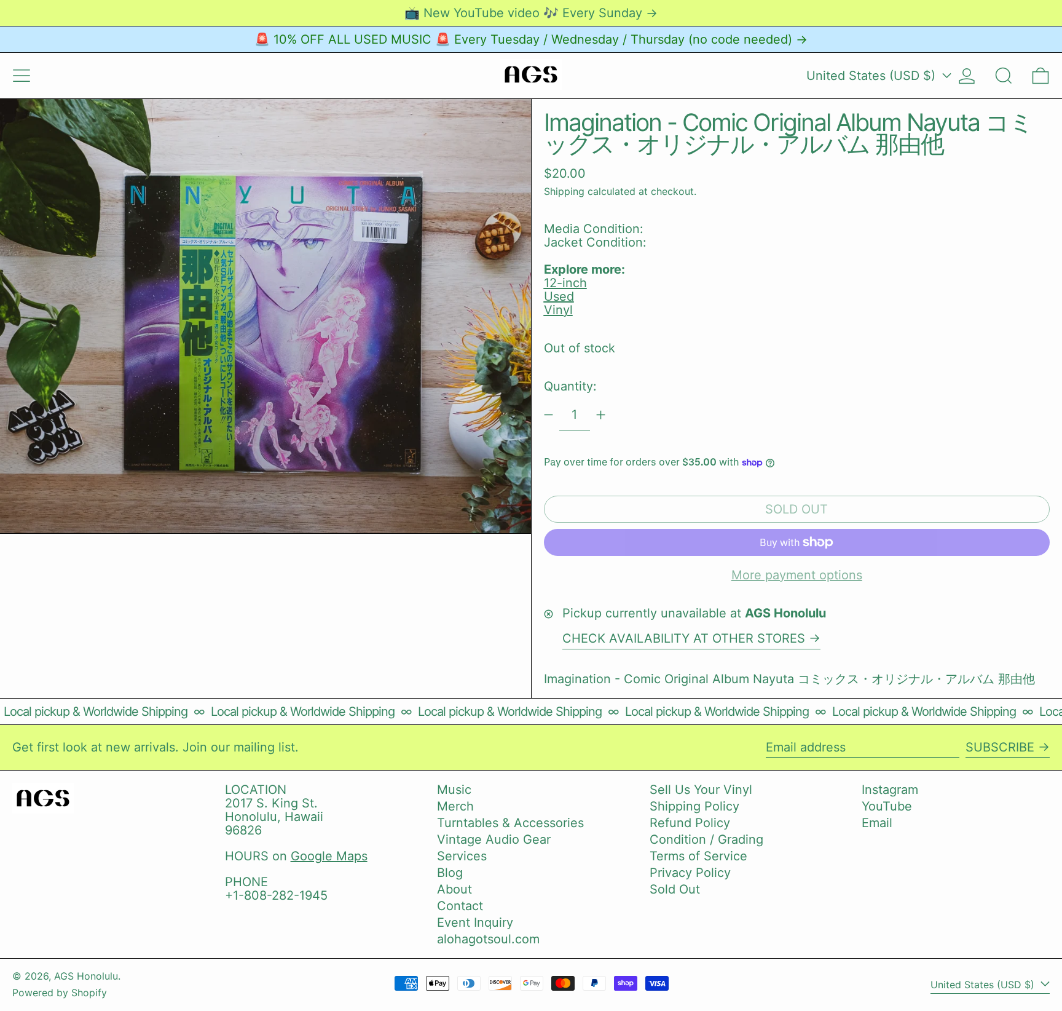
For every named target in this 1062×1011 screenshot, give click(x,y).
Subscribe (1000, 747)
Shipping (564, 191)
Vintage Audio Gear (494, 839)
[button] (1003, 75)
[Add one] (601, 415)
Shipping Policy (694, 806)
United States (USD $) (872, 75)
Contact (460, 905)
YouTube (887, 806)
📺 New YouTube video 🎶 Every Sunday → (531, 13)
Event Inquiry (475, 922)
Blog (450, 872)
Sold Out (675, 889)
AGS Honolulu (86, 976)
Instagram (890, 789)
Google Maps (329, 856)
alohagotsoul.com (488, 939)
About (454, 889)
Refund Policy (690, 822)
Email (877, 823)
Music (454, 789)
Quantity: (570, 386)
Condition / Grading (706, 839)
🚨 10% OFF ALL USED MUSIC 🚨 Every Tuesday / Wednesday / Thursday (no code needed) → (531, 39)
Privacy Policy (690, 872)
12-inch (565, 283)
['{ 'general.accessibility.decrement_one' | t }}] (548, 415)
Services (462, 856)
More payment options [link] (796, 575)
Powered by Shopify (59, 992)
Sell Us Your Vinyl (701, 789)
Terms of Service (698, 856)
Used (559, 296)
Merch (455, 806)
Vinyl (558, 310)
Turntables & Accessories (510, 822)
